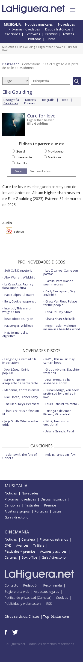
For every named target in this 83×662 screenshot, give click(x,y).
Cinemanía (17, 532)
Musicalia (8, 47)
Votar (19, 171)
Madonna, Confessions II (21, 390)
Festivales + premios (20, 551)
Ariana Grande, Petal (59, 431)
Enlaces (29, 103)
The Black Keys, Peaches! (21, 404)
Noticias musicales (39, 24)
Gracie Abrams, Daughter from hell (61, 371)
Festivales (32, 34)
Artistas (68, 34)
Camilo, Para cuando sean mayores (58, 282)
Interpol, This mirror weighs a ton (17, 310)
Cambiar (44, 597)
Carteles (11, 557)
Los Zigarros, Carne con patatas (60, 272)
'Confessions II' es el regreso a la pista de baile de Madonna (40, 66)
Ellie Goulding (26, 47)
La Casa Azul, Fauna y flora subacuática (17, 286)
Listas (51, 39)
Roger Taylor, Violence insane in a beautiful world (61, 327)
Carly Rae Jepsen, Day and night (59, 293)
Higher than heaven (50, 47)
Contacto (11, 585)
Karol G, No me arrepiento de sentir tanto (20, 381)
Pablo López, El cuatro (19, 295)
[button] (72, 10)
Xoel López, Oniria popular (15, 371)
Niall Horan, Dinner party (21, 397)
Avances (22, 545)
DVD (8, 545)
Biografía (48, 100)
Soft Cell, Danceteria (18, 270)
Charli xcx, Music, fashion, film (21, 412)
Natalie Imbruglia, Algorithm (15, 334)
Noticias (30, 100)
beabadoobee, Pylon (18, 319)
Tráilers (38, 545)
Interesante (24, 157)
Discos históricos (58, 29)
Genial (20, 151)
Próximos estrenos (54, 539)
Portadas (35, 39)
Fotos (64, 100)
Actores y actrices (53, 551)
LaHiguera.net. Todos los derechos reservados (39, 644)
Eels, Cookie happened (20, 301)
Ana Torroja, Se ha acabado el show (57, 381)
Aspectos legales (46, 591)
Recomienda (52, 585)
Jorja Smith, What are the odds (20, 423)
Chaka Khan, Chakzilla (60, 319)
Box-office (29, 557)
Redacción (31, 585)
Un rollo (21, 163)
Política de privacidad (20, 597)
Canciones (12, 34)
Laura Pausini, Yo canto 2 (62, 404)
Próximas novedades (24, 29)
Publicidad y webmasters (23, 603)
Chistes (34, 616)
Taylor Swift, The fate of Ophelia (19, 456)
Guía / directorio (17, 517)
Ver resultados (40, 171)
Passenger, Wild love (18, 326)
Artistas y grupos (17, 511)
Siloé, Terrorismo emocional (56, 423)
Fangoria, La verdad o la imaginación (19, 361)
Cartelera (28, 539)
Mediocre (54, 157)
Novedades (66, 24)
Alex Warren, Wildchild (19, 277)
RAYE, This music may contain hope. (58, 361)
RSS (49, 603)
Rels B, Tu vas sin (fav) (60, 454)
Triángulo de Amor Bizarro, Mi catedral (57, 412)
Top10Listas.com (56, 616)
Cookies (62, 597)
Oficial (18, 232)
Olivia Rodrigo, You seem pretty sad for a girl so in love (61, 393)
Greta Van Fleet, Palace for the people (60, 303)
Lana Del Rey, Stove (58, 312)
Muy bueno (56, 151)
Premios (51, 34)
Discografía (11, 100)
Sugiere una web (17, 591)
